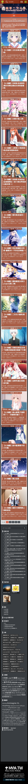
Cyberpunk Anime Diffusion (17, 705)
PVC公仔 (19, 668)
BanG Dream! (14, 652)
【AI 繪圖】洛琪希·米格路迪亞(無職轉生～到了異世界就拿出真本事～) (14, 182)
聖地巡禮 (12, 654)
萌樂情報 (12, 640)
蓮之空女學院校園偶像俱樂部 (13, 723)
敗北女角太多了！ (19, 720)
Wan (6, 715)
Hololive (18, 709)
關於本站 (6, 614)
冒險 (21, 717)
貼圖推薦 (5, 640)
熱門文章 (6, 612)
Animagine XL (13, 703)
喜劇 (12, 718)
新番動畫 (5, 661)
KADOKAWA (16, 712)
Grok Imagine (13, 709)
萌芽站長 (12, 30)
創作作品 (5, 47)
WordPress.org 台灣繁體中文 (10, 628)
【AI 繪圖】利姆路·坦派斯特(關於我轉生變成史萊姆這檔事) (14, 85)
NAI (12, 713)
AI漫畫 (12, 656)
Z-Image (10, 715)
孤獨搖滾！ (18, 718)
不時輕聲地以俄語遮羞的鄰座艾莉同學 (12, 717)
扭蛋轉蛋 (13, 671)
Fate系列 (13, 644)
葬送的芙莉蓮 (6, 723)
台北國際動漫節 (14, 666)
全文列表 (6, 609)
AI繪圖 (9, 47)
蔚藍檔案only (21, 671)
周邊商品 (13, 637)
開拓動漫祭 (19, 694)
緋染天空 (5, 644)
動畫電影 (20, 659)
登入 (5, 623)
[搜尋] (24, 528)
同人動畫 (20, 661)
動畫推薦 (5, 635)
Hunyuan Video (8, 712)
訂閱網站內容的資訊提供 (9, 624)
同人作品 (19, 640)
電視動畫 (12, 659)
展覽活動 (5, 637)
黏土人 (12, 668)
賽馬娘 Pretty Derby (7, 649)
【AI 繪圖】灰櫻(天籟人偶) (13, 119)
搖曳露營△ (14, 720)
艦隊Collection (16, 642)
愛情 (10, 720)
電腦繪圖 (19, 656)
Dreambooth (12, 707)
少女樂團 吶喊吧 (5, 720)
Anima (4, 703)
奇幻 (14, 718)
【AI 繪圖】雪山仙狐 (11, 478)
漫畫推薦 (20, 637)
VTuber (16, 649)
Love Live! (5, 652)
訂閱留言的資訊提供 (8, 626)
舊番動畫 (12, 661)
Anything (6, 705)
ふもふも (5, 671)
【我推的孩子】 (15, 715)
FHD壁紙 (18, 707)
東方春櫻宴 (5, 666)
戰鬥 (12, 720)
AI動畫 (4, 656)
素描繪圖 (5, 659)
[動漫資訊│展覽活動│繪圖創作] (14, 10)
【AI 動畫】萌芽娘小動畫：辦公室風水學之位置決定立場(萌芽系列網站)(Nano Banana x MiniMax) (14, 550)
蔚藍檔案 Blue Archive (8, 647)
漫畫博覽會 (5, 668)
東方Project (10, 278)
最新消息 (5, 654)
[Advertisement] (14, 739)
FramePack (6, 709)
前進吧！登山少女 (8, 718)
